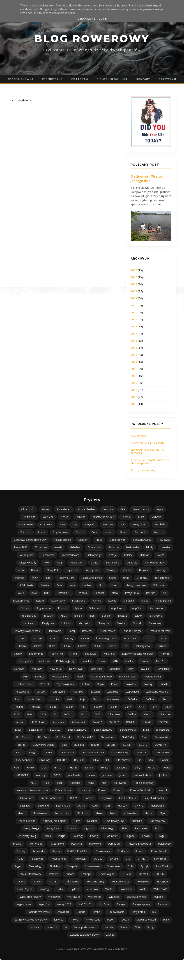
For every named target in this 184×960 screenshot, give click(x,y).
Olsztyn (24, 608)
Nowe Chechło (86, 509)
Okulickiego (107, 828)
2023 (134, 291)
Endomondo (36, 653)
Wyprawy (77, 691)
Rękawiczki (80, 858)
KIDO (33, 782)
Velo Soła (92, 889)
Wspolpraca (117, 608)
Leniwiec (165, 547)
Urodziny (142, 577)
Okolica (121, 623)
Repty (160, 509)
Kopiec (112, 600)
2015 (134, 347)
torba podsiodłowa (85, 927)
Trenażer (108, 524)
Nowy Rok (53, 570)
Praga (161, 836)
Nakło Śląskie (163, 600)
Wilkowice (159, 585)
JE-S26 (56, 775)
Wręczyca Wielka (136, 896)
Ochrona (72, 828)
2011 (134, 376)
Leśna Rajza (63, 805)
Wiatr (143, 889)
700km (132, 714)
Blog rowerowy (92, 38)
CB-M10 (111, 744)
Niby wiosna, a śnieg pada (147, 442)
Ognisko (89, 828)
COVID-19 (160, 744)
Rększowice (22, 691)
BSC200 (163, 722)
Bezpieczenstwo (77, 729)
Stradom (53, 874)
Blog (144, 737)
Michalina (75, 547)
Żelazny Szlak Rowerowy (84, 934)
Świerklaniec (64, 509)
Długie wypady (27, 562)
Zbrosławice (157, 608)
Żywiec (110, 934)
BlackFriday (128, 737)
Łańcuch (108, 927)
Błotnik (95, 744)
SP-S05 (114, 858)
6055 (97, 714)
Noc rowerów (157, 820)
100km (149, 638)
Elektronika (29, 517)
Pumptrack (114, 843)
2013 (134, 362)
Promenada (35, 843)
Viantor (109, 889)
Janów (91, 775)
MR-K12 (139, 805)
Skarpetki (72, 866)
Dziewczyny (58, 600)
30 (54, 714)
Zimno (96, 912)
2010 (134, 383)
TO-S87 (53, 881)
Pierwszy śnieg (27, 836)
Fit (139, 760)
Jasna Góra (155, 615)
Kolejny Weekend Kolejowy (137, 653)
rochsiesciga (29, 615)
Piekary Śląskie (62, 539)
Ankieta (45, 585)
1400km (35, 707)
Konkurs (118, 790)
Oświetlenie (163, 668)
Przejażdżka (132, 593)
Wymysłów (92, 570)
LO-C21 (73, 798)
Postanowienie (24, 684)
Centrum (83, 539)
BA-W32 (97, 722)
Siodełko (55, 866)
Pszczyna (76, 843)
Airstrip (20, 722)
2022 (134, 298)
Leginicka (25, 805)
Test (62, 524)
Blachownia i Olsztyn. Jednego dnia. (147, 178)
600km (82, 646)
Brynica (80, 532)
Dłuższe (122, 615)
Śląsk (96, 699)
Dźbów (18, 653)
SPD (128, 858)
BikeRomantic (21, 600)
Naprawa (37, 668)
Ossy (131, 668)
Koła (72, 585)
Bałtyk (18, 729)
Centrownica (67, 752)
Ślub (137, 927)
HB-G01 (152, 767)
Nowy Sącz (53, 828)
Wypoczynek (24, 904)
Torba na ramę (95, 881)
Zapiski (85, 638)
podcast (35, 927)
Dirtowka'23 (63, 593)
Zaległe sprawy (141, 904)
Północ (86, 684)
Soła (130, 866)
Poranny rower (127, 676)
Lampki (89, 798)
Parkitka (39, 676)
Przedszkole (57, 843)
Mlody (149, 547)
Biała (146, 729)
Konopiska (25, 661)
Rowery (148, 684)
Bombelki (160, 524)
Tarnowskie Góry (155, 562)
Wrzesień (114, 896)
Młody (144, 600)
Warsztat (159, 532)
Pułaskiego (164, 843)
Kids (104, 782)
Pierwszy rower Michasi (27, 631)
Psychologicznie (66, 684)
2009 (134, 390)
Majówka (128, 600)
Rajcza (56, 851)
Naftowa (19, 668)
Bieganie (144, 570)
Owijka (145, 668)
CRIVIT (18, 752)
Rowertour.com (70, 555)
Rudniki (164, 684)
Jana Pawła (74, 775)
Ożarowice (46, 524)
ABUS (64, 615)
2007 (134, 404)
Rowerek (87, 631)
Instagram (79, 79)
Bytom (40, 600)
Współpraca (26, 555)
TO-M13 (143, 874)
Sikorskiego (35, 866)
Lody (95, 805)
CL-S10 (143, 744)
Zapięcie (162, 904)
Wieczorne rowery (30, 896)
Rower (45, 509)
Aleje (21, 593)
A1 (164, 593)
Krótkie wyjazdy (65, 661)
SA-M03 (98, 858)
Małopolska (157, 805)
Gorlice (104, 767)
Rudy (20, 858)
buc (154, 912)
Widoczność (160, 889)
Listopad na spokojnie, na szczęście (147, 451)
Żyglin (35, 577)
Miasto (21, 813)
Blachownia (47, 555)
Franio (74, 653)
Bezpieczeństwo (103, 729)
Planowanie (54, 631)
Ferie (59, 585)
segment (52, 927)
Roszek (139, 851)
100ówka (131, 699)
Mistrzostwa (130, 813)
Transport (162, 881)
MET (107, 805)
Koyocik (163, 790)
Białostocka (162, 729)
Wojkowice (73, 896)
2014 (134, 354)
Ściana (124, 927)
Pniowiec (25, 532)
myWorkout (93, 919)
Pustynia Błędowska (139, 843)
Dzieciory (132, 562)
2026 (134, 270)
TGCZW (126, 874)
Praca (99, 539)
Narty (77, 820)
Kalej (47, 782)
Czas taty (44, 760)
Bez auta (55, 729)
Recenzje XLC (52, 79)
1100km (149, 699)
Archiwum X (78, 722)
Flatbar (164, 760)
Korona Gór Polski (140, 790)
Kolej (46, 562)
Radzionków (26, 524)
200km (114, 707)
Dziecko (82, 593)
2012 (134, 369)
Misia (113, 813)
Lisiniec (128, 555)
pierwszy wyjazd (146, 919)
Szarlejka (86, 874)
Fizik (150, 760)
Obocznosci (94, 547)
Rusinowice (37, 858)
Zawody (111, 570)
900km (147, 714)
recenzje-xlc (131, 638)
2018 (134, 326)
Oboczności (27, 509)
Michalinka (41, 547)
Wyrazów (44, 904)
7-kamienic (114, 714)
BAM (34, 593)
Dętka (95, 760)
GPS (122, 509)
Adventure (165, 714)
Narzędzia (103, 623)
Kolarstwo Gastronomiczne (32, 790)
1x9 (83, 707)
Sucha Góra (112, 562)
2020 (134, 312)
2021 (134, 305)
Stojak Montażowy (30, 874)
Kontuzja (44, 661)
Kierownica (120, 782)
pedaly (125, 919)
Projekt (17, 843)
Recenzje (114, 547)
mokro (75, 919)
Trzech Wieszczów (159, 631)
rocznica (54, 699)
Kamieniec (29, 623)
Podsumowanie (142, 539)
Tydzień (74, 889)
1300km (18, 707)
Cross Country (141, 509)
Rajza (100, 684)
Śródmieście (26, 585)
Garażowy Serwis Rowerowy (30, 539)
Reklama (123, 851)
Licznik (81, 805)
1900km (68, 707)
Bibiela (78, 615)
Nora (115, 593)
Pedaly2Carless (60, 676)
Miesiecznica (62, 813)
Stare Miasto (162, 866)
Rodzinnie (140, 532)
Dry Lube (79, 760)
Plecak (47, 836)
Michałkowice (40, 813)
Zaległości (113, 691)
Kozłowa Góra (66, 577)
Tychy (59, 889)
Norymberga (31, 828)
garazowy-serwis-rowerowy (31, 919)
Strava (94, 562)
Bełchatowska (128, 729)
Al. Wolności (38, 722)
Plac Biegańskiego (101, 676)
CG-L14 (127, 744)
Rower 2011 (77, 562)
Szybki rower (107, 631)
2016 (134, 340)
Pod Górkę (112, 836)
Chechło (126, 517)
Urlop (126, 577)
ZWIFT (53, 638)
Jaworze (107, 775)
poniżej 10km (34, 699)
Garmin (88, 767)
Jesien (122, 775)
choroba (19, 577)
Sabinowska (96, 608)
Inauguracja (79, 600)
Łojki (83, 699)
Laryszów (106, 798)
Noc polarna (138, 435)
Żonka (41, 532)
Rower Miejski (159, 851)
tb (66, 927)
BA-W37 (114, 722)
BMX (46, 593)
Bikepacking (107, 737)
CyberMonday (24, 760)
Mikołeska (82, 813)
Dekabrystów (142, 646)
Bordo (22, 744)
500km (67, 646)
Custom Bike (162, 752)
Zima (21, 570)
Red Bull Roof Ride (77, 851)
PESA (125, 828)
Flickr (16, 767)
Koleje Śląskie (63, 790)
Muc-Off (160, 661)
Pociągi (94, 836)
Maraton (144, 555)
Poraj (72, 631)
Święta (160, 555)
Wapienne (126, 889)
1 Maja (113, 555)
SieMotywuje (94, 555)
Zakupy (69, 638)
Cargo (32, 752)
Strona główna (20, 79)
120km (165, 699)
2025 (134, 277)
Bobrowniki (161, 737)
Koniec (102, 790)
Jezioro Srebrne (142, 775)
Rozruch (150, 593)
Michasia (156, 517)
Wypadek (159, 896)
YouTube (104, 904)
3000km (68, 714)
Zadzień (95, 691)
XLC (123, 524)
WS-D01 (37, 638)
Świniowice (112, 699)
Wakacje (161, 570)
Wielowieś (54, 896)
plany (166, 919)
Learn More (86, 18)
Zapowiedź (132, 691)
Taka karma (72, 881)
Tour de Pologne (132, 631)
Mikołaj (145, 661)
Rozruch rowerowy (143, 470)
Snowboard (114, 866)
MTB (115, 661)
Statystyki (167, 79)
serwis (108, 532)
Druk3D (162, 646)
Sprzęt (144, 866)
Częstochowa (60, 532)
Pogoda (130, 836)
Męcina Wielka (27, 820)
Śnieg (150, 927)
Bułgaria (79, 744)
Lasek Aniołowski (92, 577)
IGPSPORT (22, 775)
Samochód (160, 858)
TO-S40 (20, 881)
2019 (134, 319)
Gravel (123, 532)
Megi (59, 562)
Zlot (17, 699)
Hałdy (167, 767)
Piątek (80, 676)
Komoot (165, 653)
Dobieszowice (118, 539)
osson (110, 919)
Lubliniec (66, 623)
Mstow (148, 813)
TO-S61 (37, 881)
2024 (134, 284)
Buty (64, 744)
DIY (125, 646)
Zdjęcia (81, 912)
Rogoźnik (131, 684)
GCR (44, 767)
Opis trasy (96, 668)
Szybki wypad (106, 874)
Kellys (91, 782)
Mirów (99, 813)
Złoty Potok (138, 912)
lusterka (58, 919)
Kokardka (109, 653)
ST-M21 (142, 858)
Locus (101, 661)
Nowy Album (139, 524)
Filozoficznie (123, 760)
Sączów (40, 691)
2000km (97, 707)
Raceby (21, 851)
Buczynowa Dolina (43, 744)
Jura (48, 577)
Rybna (78, 608)
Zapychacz (63, 912)
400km (37, 646)
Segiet (17, 866)
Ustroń (21, 638)
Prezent (44, 684)
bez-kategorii (162, 577)
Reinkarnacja (103, 851)
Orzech (115, 585)
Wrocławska (94, 896)
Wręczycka (59, 691)
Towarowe (143, 881)
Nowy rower (76, 668)
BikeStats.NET (85, 737)
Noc (101, 585)
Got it (103, 18)
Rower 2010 (20, 547)
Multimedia (132, 547)
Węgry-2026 (64, 904)
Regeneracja (43, 608)
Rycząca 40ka (58, 858)
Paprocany (155, 623)
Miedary (86, 585)
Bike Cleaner (23, 737)
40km (52, 646)
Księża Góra (26, 798)
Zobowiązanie (116, 912)
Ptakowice (95, 843)
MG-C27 (122, 805)
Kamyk (97, 600)
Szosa (64, 517)
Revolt (114, 684)
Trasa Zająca (24, 889)
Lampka (86, 661)
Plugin (61, 836)
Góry (137, 767)
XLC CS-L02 (85, 904)
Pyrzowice (164, 539)
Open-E (137, 623)
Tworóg (44, 889)
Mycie (163, 813)
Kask (60, 782)
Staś (74, 524)
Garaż (73, 767)
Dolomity (107, 509)
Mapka (129, 661)
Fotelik (30, 767)
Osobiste (115, 668)
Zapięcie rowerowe (39, 912)
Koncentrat (85, 790)
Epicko (138, 615)
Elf (107, 760)
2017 (134, 333)
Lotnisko (80, 517)
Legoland (43, 805)
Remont (62, 608)
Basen (112, 646)
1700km (52, 707)
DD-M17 (62, 760)
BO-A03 (130, 722)
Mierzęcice (84, 623)
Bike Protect (63, 737)
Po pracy (78, 836)
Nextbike (137, 820)
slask (70, 699)
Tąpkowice (72, 570)
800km (98, 646)
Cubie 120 (141, 752)
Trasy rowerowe (136, 585)
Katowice (75, 782)
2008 (134, 397)
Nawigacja (56, 668)
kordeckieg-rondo (106, 638)
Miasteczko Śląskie (103, 517)
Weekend (48, 517)
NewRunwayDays (115, 820)
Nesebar (92, 820)
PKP (25, 676)
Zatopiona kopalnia (157, 691)
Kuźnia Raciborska (51, 798)
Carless (48, 752)
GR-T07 (58, 767)
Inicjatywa (90, 653)
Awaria (58, 547)
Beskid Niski (36, 729)
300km (22, 646)
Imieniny (40, 775)
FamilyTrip (57, 653)
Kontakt (143, 79)
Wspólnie (137, 608)
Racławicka (39, 851)
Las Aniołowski (127, 798)
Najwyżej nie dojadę (54, 820)
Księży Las (48, 623)
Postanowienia (152, 676)
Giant (141, 517)
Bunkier (106, 615)
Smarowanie (92, 866)
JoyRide (163, 775)
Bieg (92, 615)
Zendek (127, 570)
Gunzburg (121, 767)
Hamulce (99, 593)
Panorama (141, 828)
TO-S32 (159, 874)
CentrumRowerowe (93, 752)
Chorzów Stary (119, 752)
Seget (112, 577)
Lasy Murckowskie (154, 798)
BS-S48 (147, 722)
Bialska (35, 570)
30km (84, 714)
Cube (95, 532)
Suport (69, 874)
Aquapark (58, 722)
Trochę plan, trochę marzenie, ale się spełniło (150, 461)
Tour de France (120, 881)
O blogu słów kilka (112, 79)
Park (157, 828)
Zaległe (121, 904)
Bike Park (43, 737)
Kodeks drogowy (143, 782)
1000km (48, 615)
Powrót (146, 836)
